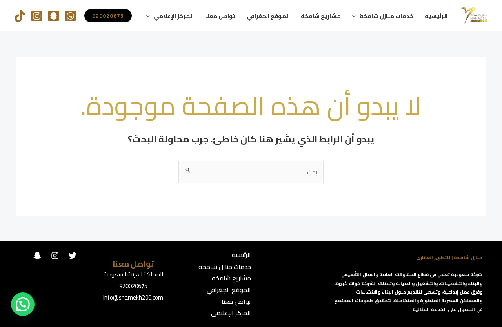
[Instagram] (37, 16)
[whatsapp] (70, 16)
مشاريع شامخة (321, 16)
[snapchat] (53, 16)
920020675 (133, 286)
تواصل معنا (220, 16)
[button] (356, 16)
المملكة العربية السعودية (133, 274)
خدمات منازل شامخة (386, 16)
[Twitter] (72, 255)
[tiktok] (20, 16)
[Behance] (37, 255)
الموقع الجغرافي (268, 16)
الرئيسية (436, 16)
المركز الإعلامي (174, 16)
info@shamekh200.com (133, 297)
